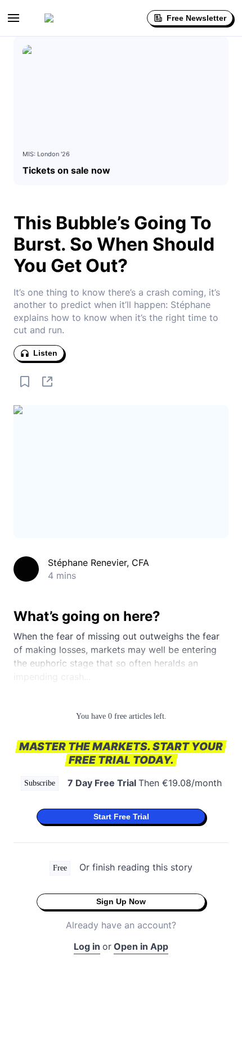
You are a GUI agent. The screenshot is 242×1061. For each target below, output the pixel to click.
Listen (45, 352)
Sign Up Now (121, 901)
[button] (13, 17)
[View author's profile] (26, 569)
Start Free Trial (121, 816)
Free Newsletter (196, 17)
